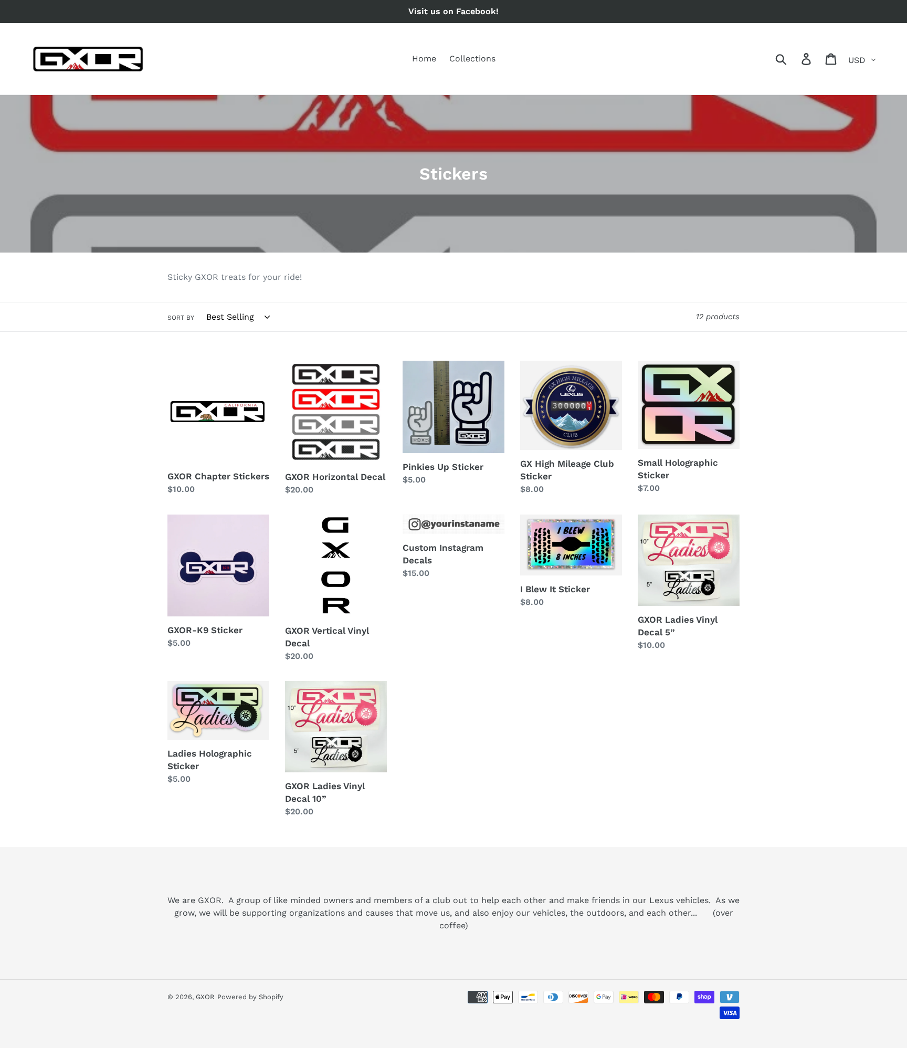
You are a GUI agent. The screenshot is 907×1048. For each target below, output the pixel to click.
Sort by (180, 317)
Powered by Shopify (250, 997)
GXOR (205, 997)
